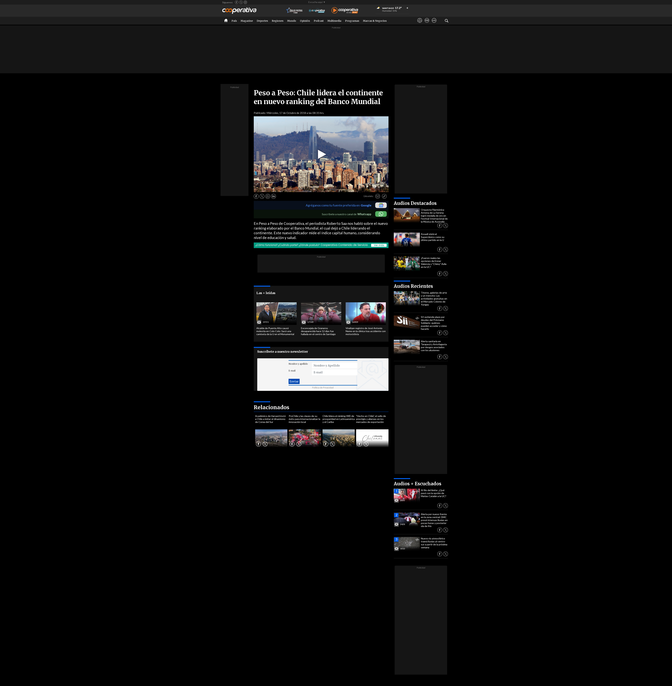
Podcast (319, 20)
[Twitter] (241, 2)
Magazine (247, 20)
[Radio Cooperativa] (344, 10)
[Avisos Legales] (419, 23)
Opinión (305, 20)
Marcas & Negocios (375, 20)
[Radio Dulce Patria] (294, 10)
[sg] (434, 23)
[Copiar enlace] (384, 196)
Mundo (291, 20)
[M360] (427, 23)
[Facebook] (236, 2)
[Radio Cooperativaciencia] (317, 10)
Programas (352, 20)
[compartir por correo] (377, 196)
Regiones (277, 20)
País (234, 20)
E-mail (292, 370)
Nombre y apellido (298, 364)
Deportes (262, 20)
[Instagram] (245, 2)
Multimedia (334, 20)
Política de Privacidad (323, 387)
